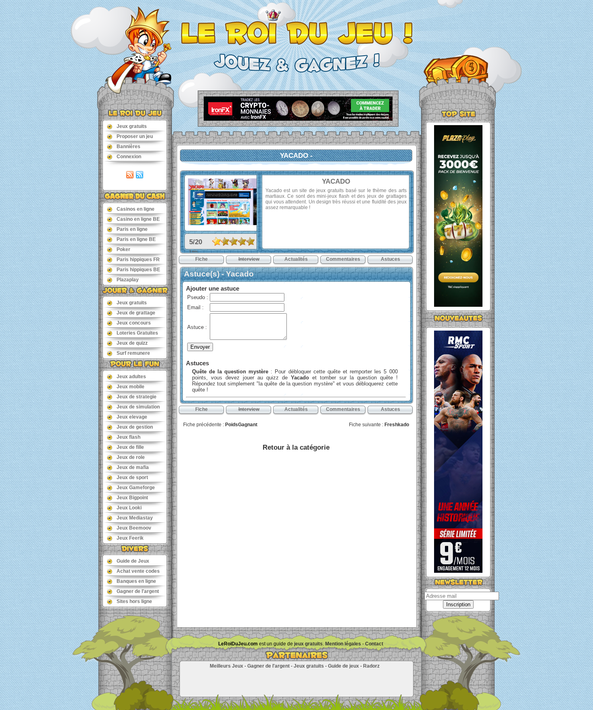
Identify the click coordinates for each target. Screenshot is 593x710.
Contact (374, 644)
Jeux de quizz (132, 343)
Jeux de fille (130, 447)
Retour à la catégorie (296, 447)
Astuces (390, 259)
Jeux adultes (131, 376)
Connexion (129, 156)
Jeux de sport (132, 477)
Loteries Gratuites (137, 333)
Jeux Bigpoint (132, 498)
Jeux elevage (132, 417)
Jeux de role (131, 457)
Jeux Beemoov (134, 528)
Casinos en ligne (136, 209)
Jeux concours (134, 323)
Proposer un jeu (135, 136)
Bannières (128, 146)
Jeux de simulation (138, 407)
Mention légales (343, 644)
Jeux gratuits (132, 126)
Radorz (371, 666)
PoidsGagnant (241, 424)
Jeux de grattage (136, 313)
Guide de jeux (343, 666)
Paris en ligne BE (136, 239)
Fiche (201, 259)
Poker (123, 249)
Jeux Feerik (130, 538)
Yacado (300, 378)
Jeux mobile (130, 387)
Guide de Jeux (133, 561)
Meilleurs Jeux (226, 666)
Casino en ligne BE (138, 219)
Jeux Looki (129, 508)
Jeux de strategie (137, 397)
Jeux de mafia (133, 467)
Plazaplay (128, 280)
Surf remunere (133, 353)
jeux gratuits (308, 644)
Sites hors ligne (134, 601)
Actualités (296, 259)
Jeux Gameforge (136, 487)
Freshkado (396, 424)
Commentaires (343, 259)
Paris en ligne (132, 229)
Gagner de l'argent (138, 591)
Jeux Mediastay (135, 518)
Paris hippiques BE (138, 269)
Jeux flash (128, 437)
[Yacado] (222, 223)
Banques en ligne (136, 581)
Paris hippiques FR (138, 259)
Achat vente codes (138, 571)
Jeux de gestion (135, 427)
